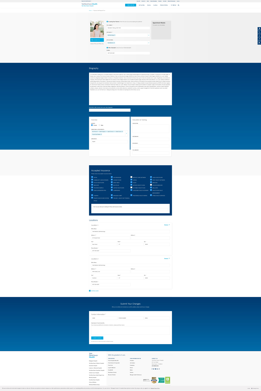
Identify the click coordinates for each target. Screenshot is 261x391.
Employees (132, 365)
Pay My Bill (110, 370)
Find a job (110, 365)
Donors (131, 367)
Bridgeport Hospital (93, 360)
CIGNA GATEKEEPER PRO (100, 190)
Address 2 (133, 235)
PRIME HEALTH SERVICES (159, 195)
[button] (114, 35)
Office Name (93, 228)
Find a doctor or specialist (114, 363)
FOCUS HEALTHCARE (99, 182)
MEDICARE (96, 185)
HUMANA (96, 195)
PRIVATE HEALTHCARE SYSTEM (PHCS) (101, 199)
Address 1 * (93, 235)
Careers (178, 1)
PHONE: (108, 50)
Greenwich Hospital (93, 365)
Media (131, 370)
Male (102, 125)
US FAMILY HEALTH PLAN (139, 188)
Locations (155, 5)
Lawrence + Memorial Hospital (95, 368)
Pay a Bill (138, 1)
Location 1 (94, 225)
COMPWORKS (116, 190)
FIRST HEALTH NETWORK (159, 180)
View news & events (112, 372)
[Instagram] (159, 369)
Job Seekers (132, 363)
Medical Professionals (171, 1)
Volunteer (160, 1)
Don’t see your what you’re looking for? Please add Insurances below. (107, 206)
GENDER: (93, 123)
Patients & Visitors (164, 5)
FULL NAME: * (110, 25)
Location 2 (94, 259)
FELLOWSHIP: (136, 150)
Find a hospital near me (113, 360)
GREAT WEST (116, 182)
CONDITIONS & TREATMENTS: (97, 129)
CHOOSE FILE (96, 40)
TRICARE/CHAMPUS (98, 188)
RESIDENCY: (135, 143)
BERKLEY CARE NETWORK (139, 177)
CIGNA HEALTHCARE (158, 177)
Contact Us (143, 1)
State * (119, 241)
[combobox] (115, 42)
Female (95, 125)
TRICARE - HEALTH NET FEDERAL (121, 198)
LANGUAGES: (94, 138)
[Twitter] (153, 369)
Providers (132, 360)
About (148, 1)
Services (149, 5)
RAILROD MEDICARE (158, 185)
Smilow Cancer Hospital (94, 372)
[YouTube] (155, 369)
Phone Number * (94, 248)
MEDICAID (155, 182)
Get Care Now (142, 5)
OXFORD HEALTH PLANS (139, 185)
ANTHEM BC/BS (117, 177)
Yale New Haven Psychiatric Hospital (96, 370)
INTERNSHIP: (136, 136)
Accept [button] (249, 388)
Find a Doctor (130, 5)
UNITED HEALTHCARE (118, 188)
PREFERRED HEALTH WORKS (140, 195)
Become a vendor (112, 374)
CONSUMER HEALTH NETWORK (140, 190)
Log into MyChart (111, 367)
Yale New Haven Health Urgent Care (96, 375)
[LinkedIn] (157, 369)
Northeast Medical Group (94, 384)
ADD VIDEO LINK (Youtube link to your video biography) (100, 107)
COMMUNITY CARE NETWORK (101, 180)
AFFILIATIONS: (110, 40)
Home (90, 10)
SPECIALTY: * (109, 32)
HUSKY (134, 182)
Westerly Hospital (92, 377)
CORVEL (135, 180)
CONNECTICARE (117, 180)
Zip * (145, 241)
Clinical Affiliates (92, 382)
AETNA (95, 177)
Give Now (164, 1)
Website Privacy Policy (155, 388)
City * (92, 241)
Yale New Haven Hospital (94, 379)
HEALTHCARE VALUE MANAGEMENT (158, 192)
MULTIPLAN (116, 185)
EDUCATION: (135, 123)
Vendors (131, 372)
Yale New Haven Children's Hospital (96, 363)
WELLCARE (155, 188)
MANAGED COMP (117, 195)
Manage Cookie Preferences (136, 374)
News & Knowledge (153, 1)
